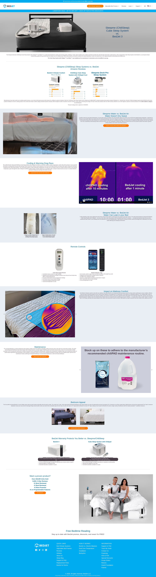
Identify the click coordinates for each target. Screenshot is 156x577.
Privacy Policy (57, 575)
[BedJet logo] (9, 6)
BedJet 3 (56, 442)
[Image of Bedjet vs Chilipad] (56, 79)
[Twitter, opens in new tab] (39, 550)
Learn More (90, 1)
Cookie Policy (63, 575)
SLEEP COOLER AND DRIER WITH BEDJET (116, 125)
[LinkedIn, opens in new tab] (46, 550)
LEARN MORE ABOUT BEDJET (78, 428)
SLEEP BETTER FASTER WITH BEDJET (40, 172)
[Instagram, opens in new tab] (43, 550)
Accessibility (72, 575)
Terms (68, 575)
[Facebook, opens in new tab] (36, 550)
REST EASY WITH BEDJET (40, 356)
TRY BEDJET (40, 492)
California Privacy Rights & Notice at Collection (83, 575)
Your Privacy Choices (96, 575)
